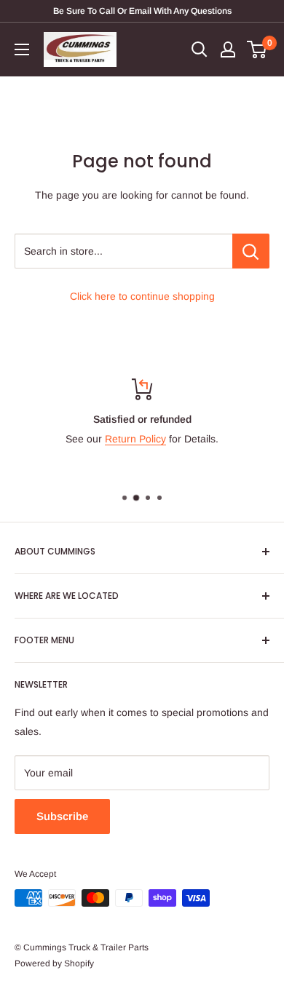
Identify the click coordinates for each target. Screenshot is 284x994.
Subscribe (62, 816)
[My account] (228, 49)
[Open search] (200, 49)
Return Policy (135, 439)
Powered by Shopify (54, 963)
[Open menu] (22, 49)
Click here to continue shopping (142, 296)
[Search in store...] (250, 251)
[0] (257, 49)
